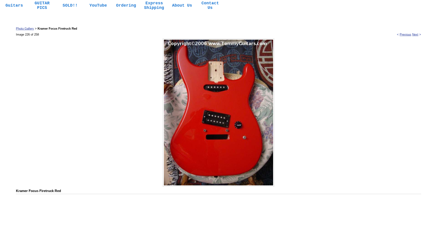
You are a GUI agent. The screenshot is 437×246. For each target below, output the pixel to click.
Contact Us (210, 5)
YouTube (98, 5)
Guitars (14, 5)
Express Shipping (154, 5)
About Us (182, 5)
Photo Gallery (25, 28)
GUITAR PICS (42, 5)
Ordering (126, 5)
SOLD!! (70, 5)
